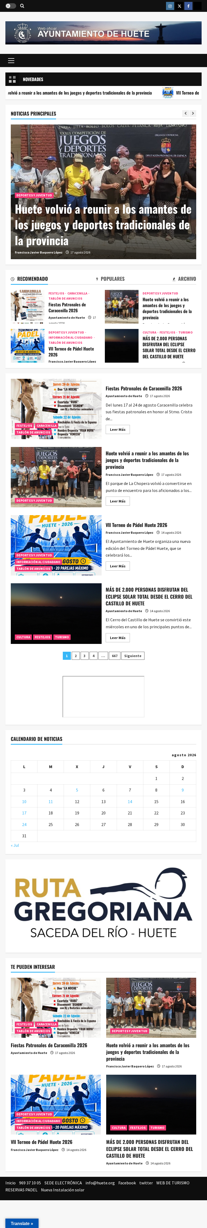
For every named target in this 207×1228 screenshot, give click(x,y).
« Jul (15, 845)
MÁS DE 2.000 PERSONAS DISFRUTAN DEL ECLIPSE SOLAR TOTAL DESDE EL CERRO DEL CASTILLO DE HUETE (122, 346)
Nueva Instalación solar (62, 1189)
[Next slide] (192, 113)
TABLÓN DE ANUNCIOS (65, 298)
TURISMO (185, 332)
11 (51, 801)
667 (115, 655)
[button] (11, 60)
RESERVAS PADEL (21, 1189)
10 (24, 801)
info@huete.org (100, 1182)
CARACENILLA (77, 293)
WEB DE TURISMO (172, 1182)
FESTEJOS (57, 293)
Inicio (10, 1182)
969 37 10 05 (30, 1182)
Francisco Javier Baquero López (39, 252)
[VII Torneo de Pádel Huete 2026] (56, 1105)
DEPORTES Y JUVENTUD (34, 195)
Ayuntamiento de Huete (67, 317)
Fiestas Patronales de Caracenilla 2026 (27, 307)
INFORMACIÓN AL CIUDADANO (71, 337)
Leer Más (120, 430)
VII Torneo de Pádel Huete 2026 (27, 346)
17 (24, 813)
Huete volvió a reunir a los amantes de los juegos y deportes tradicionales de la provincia (103, 224)
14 (130, 801)
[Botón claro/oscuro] (10, 6)
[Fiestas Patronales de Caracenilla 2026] (56, 1008)
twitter (146, 1182)
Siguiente (133, 655)
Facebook (127, 1182)
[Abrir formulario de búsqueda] (22, 6)
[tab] (29, 279)
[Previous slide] (185, 113)
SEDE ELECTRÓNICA (63, 1182)
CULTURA (150, 332)
